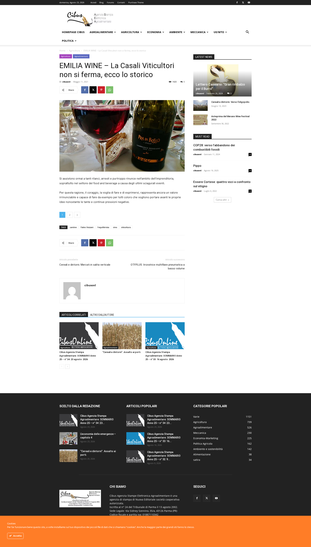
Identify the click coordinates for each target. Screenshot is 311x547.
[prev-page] (61, 366)
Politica (68, 40)
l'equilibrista (103, 227)
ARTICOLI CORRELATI (74, 314)
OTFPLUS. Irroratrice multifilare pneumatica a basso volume (158, 266)
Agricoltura (130, 32)
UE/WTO (219, 32)
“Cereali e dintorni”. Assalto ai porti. (121, 352)
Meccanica (198, 32)
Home (62, 50)
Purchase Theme (136, 2)
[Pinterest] (101, 89)
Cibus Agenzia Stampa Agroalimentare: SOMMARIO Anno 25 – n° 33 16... (164, 438)
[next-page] (67, 366)
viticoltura (126, 227)
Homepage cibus (73, 32)
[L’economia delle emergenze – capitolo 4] (68, 438)
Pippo (197, 165)
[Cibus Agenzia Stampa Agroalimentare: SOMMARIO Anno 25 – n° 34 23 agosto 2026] (79, 335)
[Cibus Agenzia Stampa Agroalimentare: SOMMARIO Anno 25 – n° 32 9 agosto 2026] (135, 456)
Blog (101, 2)
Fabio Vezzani (87, 227)
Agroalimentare (101, 32)
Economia (154, 32)
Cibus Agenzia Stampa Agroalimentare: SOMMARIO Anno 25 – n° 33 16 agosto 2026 (163, 356)
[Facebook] (237, 2)
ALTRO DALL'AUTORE (102, 314)
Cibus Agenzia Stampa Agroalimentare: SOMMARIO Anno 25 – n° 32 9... (164, 456)
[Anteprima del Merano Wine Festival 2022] (200, 119)
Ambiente (175, 32)
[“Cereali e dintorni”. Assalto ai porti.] (122, 335)
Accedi (93, 2)
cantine (73, 227)
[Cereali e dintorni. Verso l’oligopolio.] (200, 105)
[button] (247, 32)
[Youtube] (249, 2)
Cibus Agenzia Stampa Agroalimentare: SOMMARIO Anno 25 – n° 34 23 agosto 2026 (77, 356)
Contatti (121, 2)
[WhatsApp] (109, 89)
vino (115, 227)
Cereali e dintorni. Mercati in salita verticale (84, 264)
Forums (110, 2)
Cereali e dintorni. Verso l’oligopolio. (230, 102)
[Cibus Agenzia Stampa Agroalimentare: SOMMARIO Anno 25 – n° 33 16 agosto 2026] (165, 335)
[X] (243, 2)
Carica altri (221, 199)
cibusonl (66, 81)
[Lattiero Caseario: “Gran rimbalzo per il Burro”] (222, 80)
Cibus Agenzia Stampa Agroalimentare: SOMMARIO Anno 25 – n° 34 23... (97, 419)
